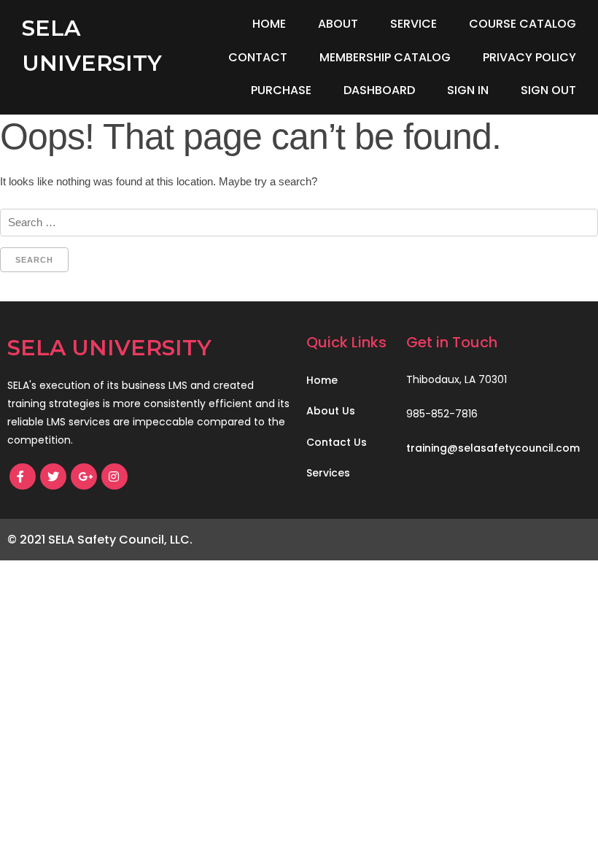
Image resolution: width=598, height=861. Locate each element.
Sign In (468, 90)
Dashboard (379, 90)
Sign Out (548, 90)
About (338, 23)
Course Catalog (522, 23)
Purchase (281, 90)
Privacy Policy (529, 57)
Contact (257, 57)
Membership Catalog (385, 57)
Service (413, 23)
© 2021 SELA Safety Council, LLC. (100, 539)
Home (269, 23)
